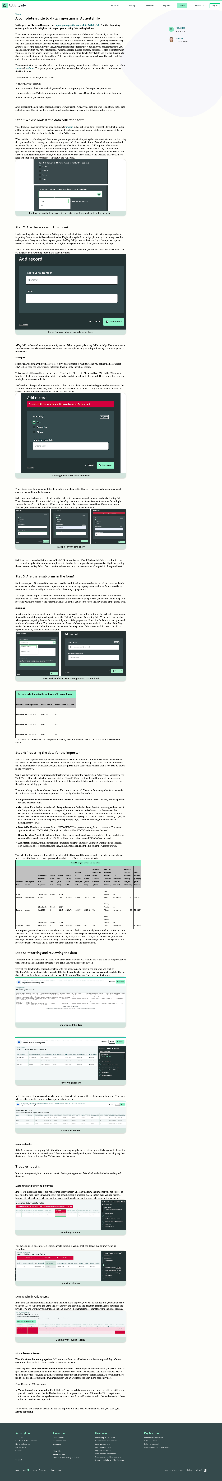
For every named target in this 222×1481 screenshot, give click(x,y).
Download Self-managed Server (66, 1457)
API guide (57, 1451)
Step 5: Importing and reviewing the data (46, 953)
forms (18, 68)
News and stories (22, 1444)
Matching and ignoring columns (34, 1185)
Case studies (58, 1437)
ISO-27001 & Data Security (26, 1441)
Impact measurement (104, 1450)
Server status (21, 1470)
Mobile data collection (153, 1437)
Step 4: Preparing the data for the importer (47, 753)
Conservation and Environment (108, 1457)
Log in (215, 5)
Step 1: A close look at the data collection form (50, 120)
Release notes (59, 1454)
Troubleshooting (27, 1166)
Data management (151, 1444)
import (69, 127)
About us (19, 1437)
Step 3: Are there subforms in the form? (45, 576)
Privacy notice (55, 1470)
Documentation (59, 1441)
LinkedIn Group (178, 1470)
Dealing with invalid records (32, 1296)
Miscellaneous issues (28, 1353)
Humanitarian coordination (106, 1441)
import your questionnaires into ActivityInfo (77, 25)
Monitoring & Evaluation (105, 1437)
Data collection (150, 1441)
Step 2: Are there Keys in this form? (41, 227)
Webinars (57, 1444)
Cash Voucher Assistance (105, 1453)
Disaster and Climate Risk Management (111, 1460)
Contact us (19, 1460)
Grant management (103, 1447)
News (18, 14)
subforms (29, 68)
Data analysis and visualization (156, 1447)
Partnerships (20, 1447)
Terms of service (39, 1470)
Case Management (102, 1444)
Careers (18, 1450)
